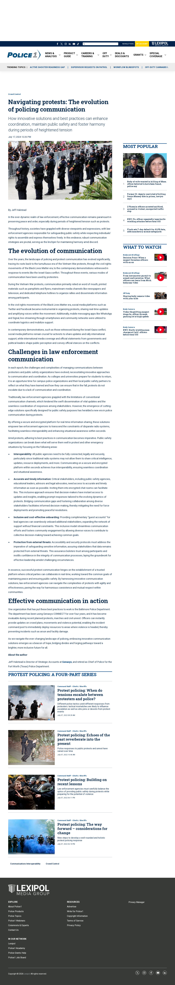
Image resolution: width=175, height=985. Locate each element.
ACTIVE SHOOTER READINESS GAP (47, 67)
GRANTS (138, 54)
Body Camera (129, 309)
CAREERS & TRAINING (87, 55)
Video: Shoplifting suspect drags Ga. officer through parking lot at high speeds (136, 314)
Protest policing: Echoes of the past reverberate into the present (83, 739)
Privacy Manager (137, 902)
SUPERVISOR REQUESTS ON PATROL (89, 67)
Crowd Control (14, 94)
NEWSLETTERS (128, 44)
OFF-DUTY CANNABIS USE (158, 67)
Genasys (67, 661)
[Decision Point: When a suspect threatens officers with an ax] (160, 257)
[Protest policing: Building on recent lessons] (31, 792)
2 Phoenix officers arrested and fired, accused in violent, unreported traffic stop (145, 209)
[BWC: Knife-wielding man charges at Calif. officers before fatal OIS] (160, 329)
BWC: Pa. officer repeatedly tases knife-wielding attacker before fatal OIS (146, 220)
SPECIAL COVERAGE (156, 55)
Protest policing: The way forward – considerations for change (82, 828)
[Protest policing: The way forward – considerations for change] (31, 836)
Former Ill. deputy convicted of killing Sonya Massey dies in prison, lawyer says (146, 196)
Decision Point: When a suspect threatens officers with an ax (135, 260)
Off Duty (126, 293)
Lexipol (27, 974)
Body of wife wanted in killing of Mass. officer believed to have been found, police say (147, 184)
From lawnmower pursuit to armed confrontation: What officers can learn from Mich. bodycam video (137, 279)
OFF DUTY (106, 55)
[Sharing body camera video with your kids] (160, 295)
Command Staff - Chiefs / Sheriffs (72, 686)
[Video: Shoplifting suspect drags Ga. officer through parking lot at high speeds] (160, 311)
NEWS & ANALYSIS (51, 55)
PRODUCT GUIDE (69, 55)
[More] (59, 55)
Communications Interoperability (25, 864)
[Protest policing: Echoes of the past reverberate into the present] (31, 747)
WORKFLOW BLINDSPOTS (126, 67)
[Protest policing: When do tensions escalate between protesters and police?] (31, 702)
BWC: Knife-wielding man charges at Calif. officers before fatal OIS (136, 332)
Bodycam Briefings (131, 255)
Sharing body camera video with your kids (136, 297)
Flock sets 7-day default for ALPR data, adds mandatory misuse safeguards (146, 230)
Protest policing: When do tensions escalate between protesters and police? (80, 694)
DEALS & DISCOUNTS (122, 55)
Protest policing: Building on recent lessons (82, 781)
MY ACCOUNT (142, 44)
